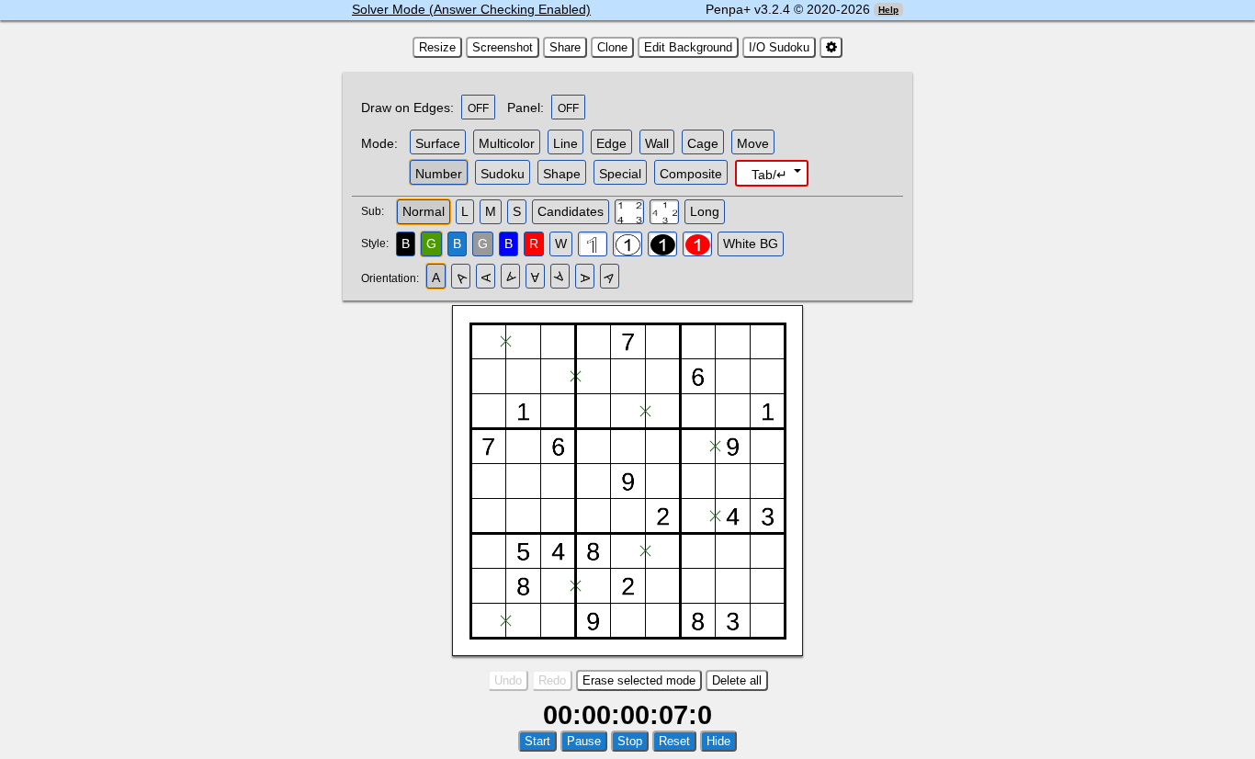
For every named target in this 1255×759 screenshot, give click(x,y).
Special (620, 173)
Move (753, 143)
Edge (611, 143)
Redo (552, 680)
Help (888, 10)
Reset (674, 741)
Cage (702, 143)
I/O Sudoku (779, 47)
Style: (377, 243)
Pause (584, 741)
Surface (437, 143)
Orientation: (392, 278)
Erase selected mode (638, 680)
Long (704, 211)
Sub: (377, 211)
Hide (718, 741)
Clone (612, 47)
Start (537, 741)
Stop (629, 741)
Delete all (737, 680)
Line (565, 143)
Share (565, 47)
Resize (437, 47)
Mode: (379, 143)
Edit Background (688, 47)
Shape (562, 173)
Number (438, 173)
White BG (750, 243)
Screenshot (502, 47)
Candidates (570, 211)
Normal (423, 211)
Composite (691, 173)
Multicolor (507, 143)
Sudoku (503, 173)
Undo (508, 680)
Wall (657, 143)
